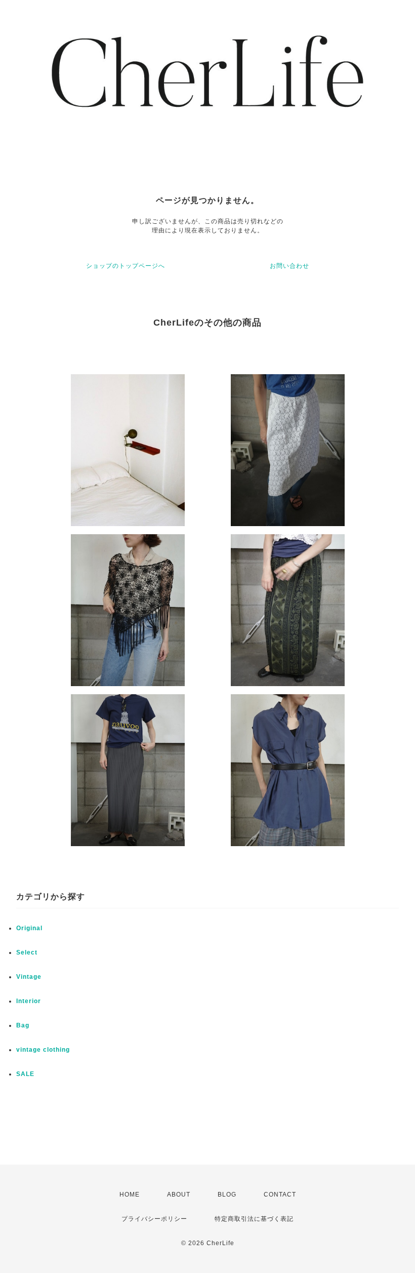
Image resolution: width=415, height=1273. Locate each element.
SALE (25, 1074)
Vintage (29, 976)
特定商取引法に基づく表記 (254, 1218)
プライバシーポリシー (154, 1218)
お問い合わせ (289, 265)
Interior (28, 1001)
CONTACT (280, 1194)
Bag (22, 1025)
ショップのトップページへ (125, 265)
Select (26, 952)
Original (29, 928)
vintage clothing (43, 1049)
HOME (129, 1194)
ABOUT (178, 1194)
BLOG (227, 1194)
